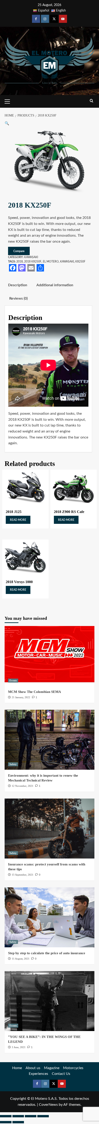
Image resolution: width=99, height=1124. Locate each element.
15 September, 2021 (22, 874)
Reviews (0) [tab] (18, 298)
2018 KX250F (32, 261)
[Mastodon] (21, 267)
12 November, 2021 (22, 785)
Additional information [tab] (54, 285)
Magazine (51, 1068)
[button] (7, 123)
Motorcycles (73, 1068)
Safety (13, 764)
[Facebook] (36, 19)
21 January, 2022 (21, 697)
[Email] (31, 267)
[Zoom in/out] (6, 1116)
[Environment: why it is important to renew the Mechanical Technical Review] (49, 740)
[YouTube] (63, 19)
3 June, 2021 (19, 1047)
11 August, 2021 (20, 958)
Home (17, 1068)
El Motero (51, 261)
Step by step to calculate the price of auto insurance (46, 953)
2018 (19, 261)
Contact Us (61, 1074)
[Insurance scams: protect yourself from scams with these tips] (49, 829)
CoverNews (48, 1104)
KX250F (80, 261)
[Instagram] (45, 19)
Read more (18, 520)
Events (13, 680)
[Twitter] (54, 19)
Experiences (38, 1074)
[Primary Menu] (9, 101)
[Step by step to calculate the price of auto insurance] (49, 917)
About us (33, 1068)
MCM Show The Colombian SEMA (34, 692)
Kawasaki (31, 257)
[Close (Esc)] (43, 1116)
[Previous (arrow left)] (6, 1122)
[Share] (40, 267)
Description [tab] (17, 285)
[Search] (91, 101)
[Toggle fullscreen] (18, 1116)
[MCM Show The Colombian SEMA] (49, 656)
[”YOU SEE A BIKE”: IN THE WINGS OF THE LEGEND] (49, 1001)
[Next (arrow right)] (18, 1122)
